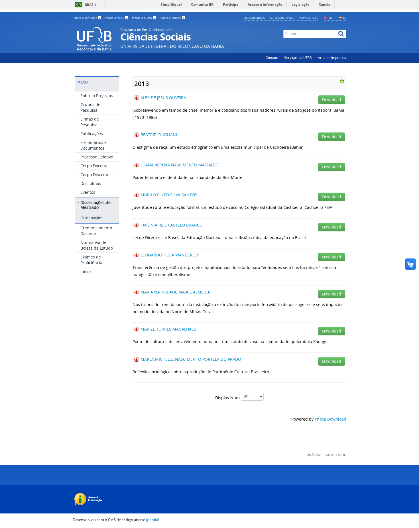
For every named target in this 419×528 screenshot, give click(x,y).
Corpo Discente (94, 174)
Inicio (85, 271)
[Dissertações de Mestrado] (342, 81)
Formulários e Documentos (93, 145)
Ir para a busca (143, 17)
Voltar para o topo (328, 454)
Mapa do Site (308, 18)
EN (330, 18)
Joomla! (152, 519)
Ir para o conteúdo (87, 17)
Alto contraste (282, 18)
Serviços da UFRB (298, 57)
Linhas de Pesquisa (89, 121)
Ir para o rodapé (172, 17)
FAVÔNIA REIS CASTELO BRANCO (172, 225)
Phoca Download (330, 419)
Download (331, 99)
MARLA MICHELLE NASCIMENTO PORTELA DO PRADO (191, 359)
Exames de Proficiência (91, 259)
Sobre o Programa (97, 95)
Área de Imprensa (332, 57)
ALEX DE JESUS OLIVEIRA (163, 97)
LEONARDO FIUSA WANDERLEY (170, 255)
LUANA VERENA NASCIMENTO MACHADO (180, 165)
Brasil (91, 4)
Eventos (87, 192)
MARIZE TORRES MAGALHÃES (168, 329)
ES (344, 18)
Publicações (91, 133)
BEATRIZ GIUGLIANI (159, 134)
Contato (272, 57)
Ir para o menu (116, 17)
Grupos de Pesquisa (90, 107)
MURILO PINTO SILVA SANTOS (169, 194)
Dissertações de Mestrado (95, 205)
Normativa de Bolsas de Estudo (96, 245)
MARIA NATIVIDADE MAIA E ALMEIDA (175, 292)
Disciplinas (90, 183)
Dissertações (92, 218)
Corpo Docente (94, 165)
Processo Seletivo (96, 157)
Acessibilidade (254, 18)
